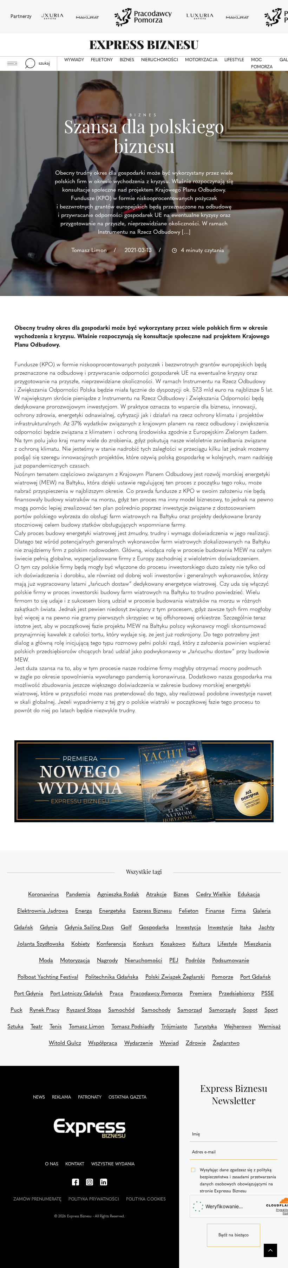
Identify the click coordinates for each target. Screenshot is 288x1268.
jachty (266, 928)
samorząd (189, 1010)
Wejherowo (237, 1027)
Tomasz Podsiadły (132, 1027)
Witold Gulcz (65, 1043)
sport (271, 1010)
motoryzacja (75, 961)
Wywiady (74, 60)
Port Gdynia (28, 994)
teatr (36, 1027)
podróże (195, 961)
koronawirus (43, 894)
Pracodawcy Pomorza (156, 994)
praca (116, 994)
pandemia (78, 894)
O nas (51, 1164)
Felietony (102, 60)
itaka (245, 928)
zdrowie (196, 1043)
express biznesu (152, 911)
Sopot (250, 1010)
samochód (121, 1010)
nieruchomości (143, 961)
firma (238, 911)
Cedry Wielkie (213, 894)
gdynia (49, 928)
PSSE (267, 994)
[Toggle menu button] (12, 64)
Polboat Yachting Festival (48, 977)
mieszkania (257, 944)
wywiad (169, 1043)
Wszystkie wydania (113, 1164)
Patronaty (90, 1097)
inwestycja (188, 928)
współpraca (102, 1043)
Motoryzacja (201, 60)
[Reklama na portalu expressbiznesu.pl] (144, 781)
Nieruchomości (159, 60)
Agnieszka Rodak (118, 894)
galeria (262, 911)
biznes (181, 894)
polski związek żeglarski (175, 977)
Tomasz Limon (86, 1027)
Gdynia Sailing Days (89, 928)
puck (16, 1010)
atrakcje (156, 894)
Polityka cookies (146, 1199)
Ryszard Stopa (83, 1010)
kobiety (80, 944)
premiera (201, 994)
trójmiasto (174, 1027)
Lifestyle (234, 60)
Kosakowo (173, 944)
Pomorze (222, 977)
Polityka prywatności (93, 1199)
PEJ (173, 961)
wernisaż (269, 1027)
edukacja (249, 894)
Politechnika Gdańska (111, 977)
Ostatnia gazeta (127, 1097)
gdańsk (23, 928)
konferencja (111, 944)
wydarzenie (138, 1043)
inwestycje (220, 928)
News (39, 1097)
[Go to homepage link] (144, 44)
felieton (188, 911)
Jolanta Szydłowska (40, 944)
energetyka (112, 911)
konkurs (143, 944)
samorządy (222, 1010)
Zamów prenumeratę (37, 1199)
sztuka (15, 1027)
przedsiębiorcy (236, 994)
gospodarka (154, 928)
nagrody (107, 961)
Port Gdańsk (255, 977)
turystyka (205, 1027)
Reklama (61, 1097)
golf (126, 928)
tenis (56, 1027)
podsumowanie (230, 961)
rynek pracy (44, 1010)
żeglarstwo (226, 1043)
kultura (201, 944)
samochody (156, 1010)
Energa (83, 911)
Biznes (127, 60)
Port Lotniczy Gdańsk (76, 994)
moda (46, 961)
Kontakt (74, 1164)
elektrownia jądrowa (42, 911)
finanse (214, 911)
